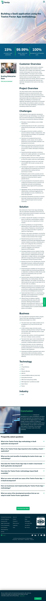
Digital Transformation (5, 523)
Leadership (15, 525)
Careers (14, 519)
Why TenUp (27, 527)
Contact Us (15, 521)
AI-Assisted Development (6, 517)
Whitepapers (27, 521)
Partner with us (16, 523)
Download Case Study (23, 508)
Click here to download (6, 81)
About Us (15, 517)
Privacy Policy (15, 539)
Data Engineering (4, 529)
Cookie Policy (27, 539)
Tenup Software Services (26, 414)
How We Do (27, 525)
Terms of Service (20, 539)
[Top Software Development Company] (40, 528)
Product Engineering (5, 525)
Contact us (44, 302)
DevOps (2, 531)
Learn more (22, 595)
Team (14, 527)
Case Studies (27, 517)
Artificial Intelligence (5, 519)
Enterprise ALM (4, 521)
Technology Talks (28, 523)
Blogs (26, 519)
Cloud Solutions (4, 527)
